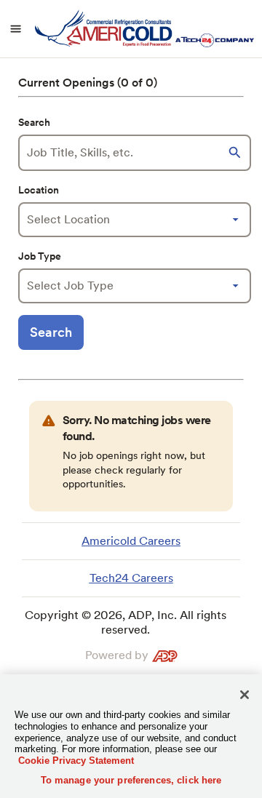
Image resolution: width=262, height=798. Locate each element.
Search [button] (51, 332)
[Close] (245, 695)
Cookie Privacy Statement (76, 760)
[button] (236, 152)
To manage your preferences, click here (131, 780)
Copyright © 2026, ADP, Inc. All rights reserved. (125, 622)
